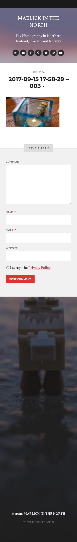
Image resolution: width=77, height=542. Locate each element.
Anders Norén (44, 522)
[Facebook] (31, 53)
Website (12, 248)
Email (11, 230)
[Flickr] (23, 53)
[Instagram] (16, 53)
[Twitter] (46, 53)
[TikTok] (53, 53)
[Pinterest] (38, 53)
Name (11, 212)
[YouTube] (61, 53)
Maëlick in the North (38, 22)
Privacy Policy (39, 267)
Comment (12, 161)
